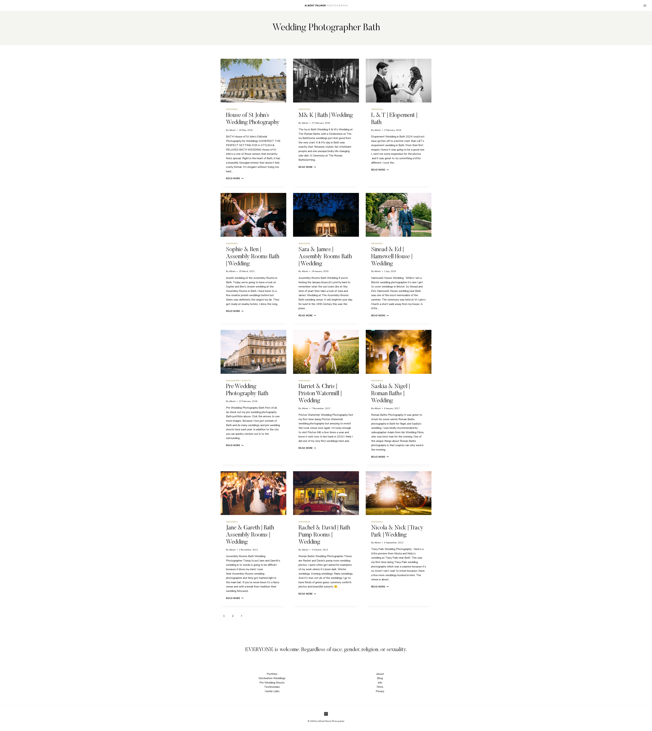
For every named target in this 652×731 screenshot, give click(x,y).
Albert (232, 130)
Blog (380, 678)
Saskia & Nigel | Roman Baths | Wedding (390, 394)
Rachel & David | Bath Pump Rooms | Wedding (324, 535)
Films (380, 687)
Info (380, 683)
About (380, 674)
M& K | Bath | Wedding (325, 115)
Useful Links (272, 691)
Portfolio (272, 674)
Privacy (380, 691)
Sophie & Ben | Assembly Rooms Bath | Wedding (252, 257)
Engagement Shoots (238, 380)
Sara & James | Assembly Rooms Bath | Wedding (325, 257)
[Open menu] (645, 5)
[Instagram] (326, 714)
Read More (234, 178)
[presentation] (253, 80)
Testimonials (272, 687)
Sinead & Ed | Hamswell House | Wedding (391, 257)
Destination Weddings (272, 678)
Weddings (232, 109)
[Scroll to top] (649, 516)
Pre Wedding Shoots (272, 683)
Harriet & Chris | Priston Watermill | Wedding (320, 394)
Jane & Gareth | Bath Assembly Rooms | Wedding (250, 535)
